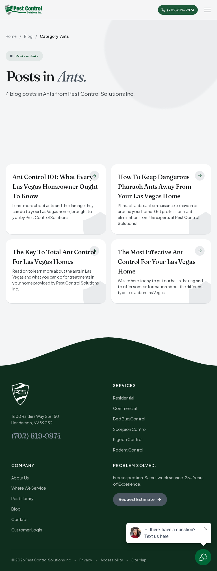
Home (11, 36)
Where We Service (28, 487)
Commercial (125, 408)
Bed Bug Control (129, 418)
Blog (28, 36)
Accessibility (112, 560)
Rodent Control (128, 449)
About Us (20, 477)
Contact (19, 519)
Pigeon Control (127, 439)
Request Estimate (137, 499)
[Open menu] (207, 10)
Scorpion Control (130, 429)
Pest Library (22, 498)
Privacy (85, 560)
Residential (123, 397)
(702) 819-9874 (36, 435)
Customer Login (26, 529)
